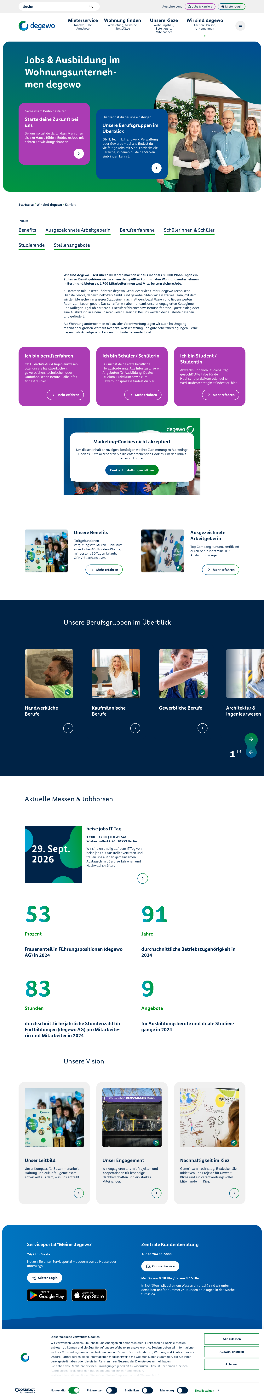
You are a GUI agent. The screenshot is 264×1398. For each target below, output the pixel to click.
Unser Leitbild (40, 1160)
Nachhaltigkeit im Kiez (204, 1160)
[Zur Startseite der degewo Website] (37, 25)
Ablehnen (231, 1364)
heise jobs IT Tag (104, 829)
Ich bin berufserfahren (49, 356)
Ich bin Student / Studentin (198, 359)
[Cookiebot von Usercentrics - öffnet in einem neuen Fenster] (25, 1390)
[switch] (111, 1390)
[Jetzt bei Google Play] (47, 1295)
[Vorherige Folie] (252, 751)
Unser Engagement (123, 1160)
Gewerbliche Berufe (180, 708)
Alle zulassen (232, 1339)
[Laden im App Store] (89, 1295)
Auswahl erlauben (232, 1351)
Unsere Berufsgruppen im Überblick (130, 128)
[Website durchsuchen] (91, 7)
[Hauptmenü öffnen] (240, 26)
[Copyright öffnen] (62, 568)
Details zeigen (204, 1390)
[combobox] (55, 6)
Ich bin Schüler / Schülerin (130, 356)
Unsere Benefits (91, 533)
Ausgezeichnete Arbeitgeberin (207, 535)
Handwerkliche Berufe (41, 711)
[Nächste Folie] (252, 740)
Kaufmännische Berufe (109, 711)
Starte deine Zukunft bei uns (51, 122)
